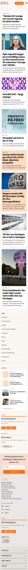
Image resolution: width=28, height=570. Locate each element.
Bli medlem (6, 446)
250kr (13, 428)
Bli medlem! (19, 3)
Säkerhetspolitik (5, 349)
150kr (8, 428)
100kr (3, 428)
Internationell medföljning (8, 329)
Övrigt (3, 341)
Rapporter (4, 345)
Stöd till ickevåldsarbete (7, 353)
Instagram (7, 509)
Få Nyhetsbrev (14, 471)
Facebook (7, 506)
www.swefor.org (18, 498)
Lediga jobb (4, 333)
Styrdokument (5, 357)
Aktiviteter (4, 317)
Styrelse (3, 361)
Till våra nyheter (7, 408)
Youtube (7, 512)
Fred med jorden (5, 321)
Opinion (3, 337)
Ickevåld (3, 325)
